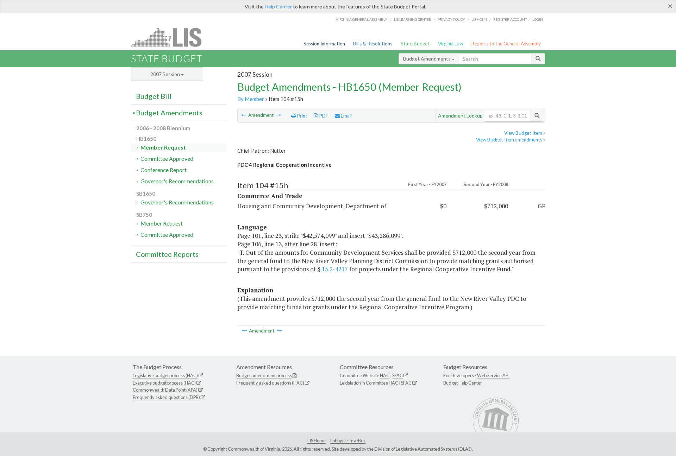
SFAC (397, 375)
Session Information (324, 43)
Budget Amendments (427, 59)
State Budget (415, 43)
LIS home (479, 19)
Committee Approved (166, 158)
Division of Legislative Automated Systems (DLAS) (423, 449)
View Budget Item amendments (509, 139)
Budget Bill (153, 96)
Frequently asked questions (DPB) (166, 397)
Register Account (510, 19)
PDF (323, 116)
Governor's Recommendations (177, 181)
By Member (250, 99)
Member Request (163, 147)
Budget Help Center (462, 383)
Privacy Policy (451, 19)
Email (346, 116)
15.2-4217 (335, 269)
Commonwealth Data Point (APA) (165, 390)
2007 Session (165, 74)
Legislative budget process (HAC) (165, 375)
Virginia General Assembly (361, 19)
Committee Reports (167, 254)
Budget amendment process (264, 375)
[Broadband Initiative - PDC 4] (244, 115)
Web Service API (493, 375)
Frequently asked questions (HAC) (270, 383)
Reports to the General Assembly (506, 43)
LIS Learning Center (412, 19)
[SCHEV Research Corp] (278, 115)
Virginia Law (450, 43)
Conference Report (163, 169)
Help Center (278, 7)
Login (537, 19)
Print (301, 116)
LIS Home (316, 440)
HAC (384, 375)
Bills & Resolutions (372, 43)
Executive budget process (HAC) (164, 383)
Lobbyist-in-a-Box (347, 440)
